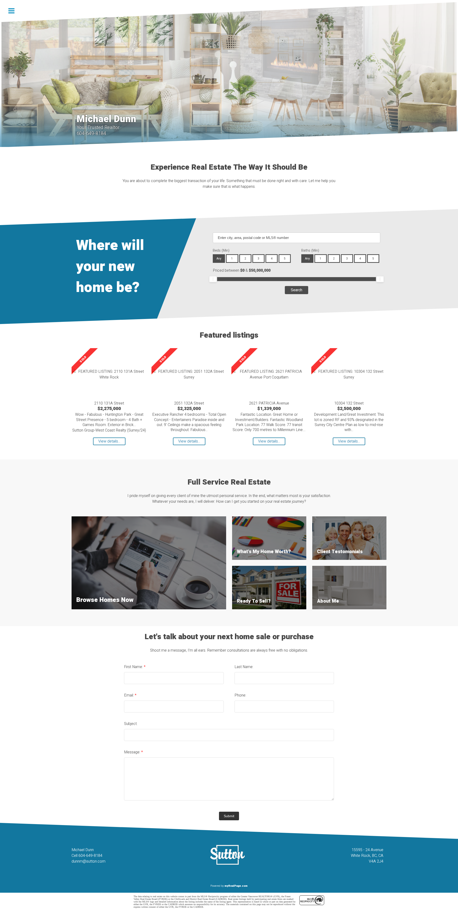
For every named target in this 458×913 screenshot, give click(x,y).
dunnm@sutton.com (88, 861)
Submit (229, 816)
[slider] (213, 279)
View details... (109, 441)
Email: (129, 695)
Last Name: (243, 667)
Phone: (240, 695)
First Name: (134, 667)
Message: (132, 752)
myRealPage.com (236, 886)
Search (296, 290)
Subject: (130, 724)
